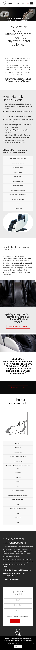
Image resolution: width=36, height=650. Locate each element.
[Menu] (30, 3)
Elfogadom (18, 646)
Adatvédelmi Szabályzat (19, 616)
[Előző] (4, 342)
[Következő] (32, 342)
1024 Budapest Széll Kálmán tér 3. (19, 570)
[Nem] (34, 643)
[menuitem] (30, 3)
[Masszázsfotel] (13, 3)
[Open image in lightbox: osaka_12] (34, 351)
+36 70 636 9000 (14, 579)
